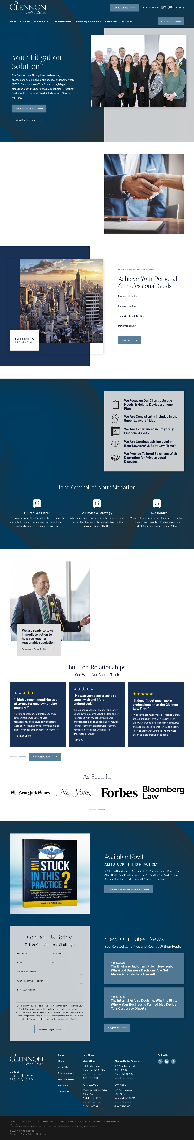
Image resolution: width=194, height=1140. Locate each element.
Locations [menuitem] (126, 21)
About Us (63, 1067)
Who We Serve (66, 1079)
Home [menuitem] (13, 21)
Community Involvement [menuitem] (88, 21)
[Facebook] (173, 1061)
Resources (63, 1085)
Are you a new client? (26, 972)
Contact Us (64, 1091)
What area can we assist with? (30, 981)
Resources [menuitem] (111, 21)
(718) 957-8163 (122, 1106)
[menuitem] (14, 1134)
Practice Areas (66, 1073)
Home (61, 1061)
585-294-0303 (172, 7)
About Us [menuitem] (25, 21)
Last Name (56, 953)
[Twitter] (160, 1061)
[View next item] (22, 756)
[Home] (28, 7)
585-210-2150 (21, 1079)
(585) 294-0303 (91, 1078)
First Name (22, 953)
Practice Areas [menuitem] (42, 21)
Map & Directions (92, 1074)
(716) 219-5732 (90, 1106)
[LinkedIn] (166, 1061)
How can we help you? (26, 990)
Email (54, 963)
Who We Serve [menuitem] (63, 21)
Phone (20, 963)
